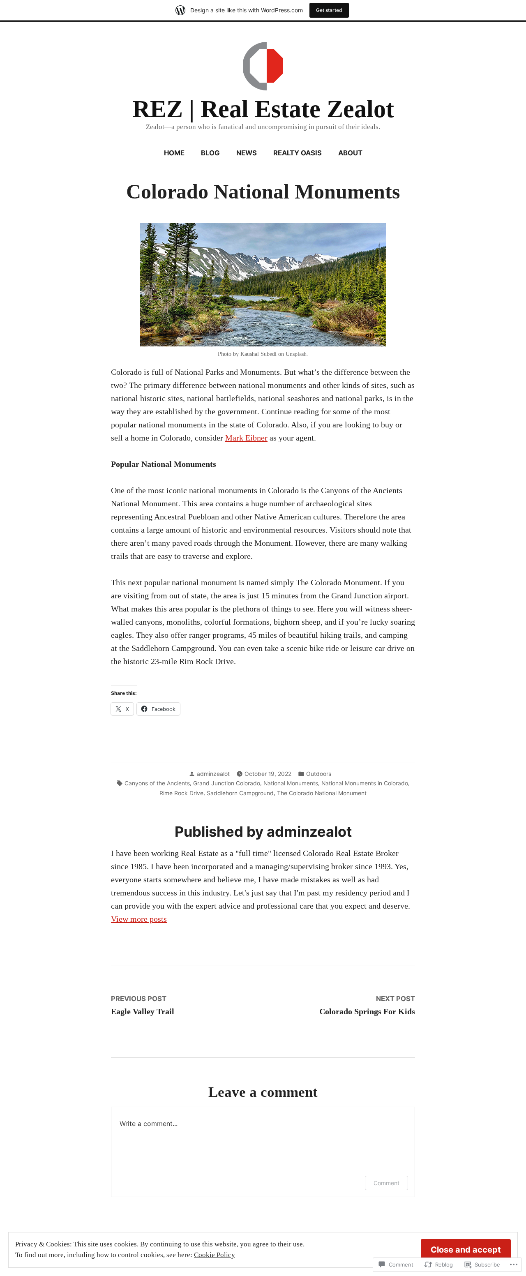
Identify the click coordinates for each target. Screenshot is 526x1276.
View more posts (139, 918)
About (350, 153)
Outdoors (318, 774)
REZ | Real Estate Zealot (263, 108)
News (246, 153)
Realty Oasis (297, 153)
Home (174, 153)
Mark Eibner (246, 437)
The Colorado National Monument (322, 793)
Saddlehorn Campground (240, 793)
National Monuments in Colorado (364, 783)
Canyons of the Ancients (157, 783)
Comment (386, 1182)
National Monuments (290, 783)
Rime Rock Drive (181, 793)
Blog (210, 153)
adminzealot (213, 774)
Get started (329, 10)
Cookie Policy (214, 1255)
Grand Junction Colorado (226, 783)
